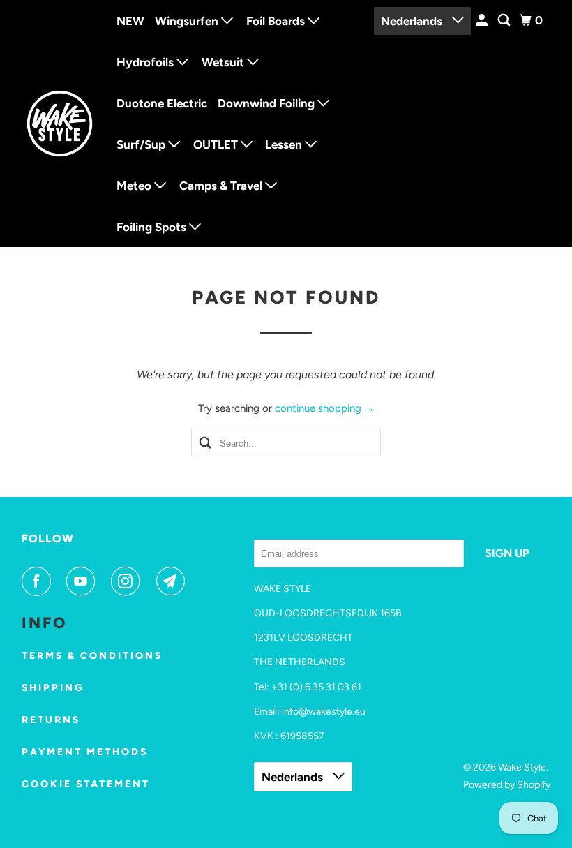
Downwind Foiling (267, 103)
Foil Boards (277, 21)
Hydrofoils (146, 62)
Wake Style (522, 767)
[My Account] (482, 20)
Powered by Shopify (506, 785)
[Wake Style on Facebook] (39, 581)
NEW (130, 21)
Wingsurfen (188, 21)
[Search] (505, 20)
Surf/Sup (142, 144)
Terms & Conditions (92, 656)
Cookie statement (86, 784)
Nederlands (413, 21)
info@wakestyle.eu (324, 711)
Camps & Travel (222, 186)
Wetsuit (224, 62)
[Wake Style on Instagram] (128, 581)
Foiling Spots (152, 227)
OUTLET (217, 144)
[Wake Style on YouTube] (83, 581)
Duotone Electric (161, 103)
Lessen (285, 144)
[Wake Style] (60, 123)
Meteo (135, 186)
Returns (51, 720)
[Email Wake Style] (173, 581)
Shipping (53, 688)
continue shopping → (325, 408)
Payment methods (85, 752)
